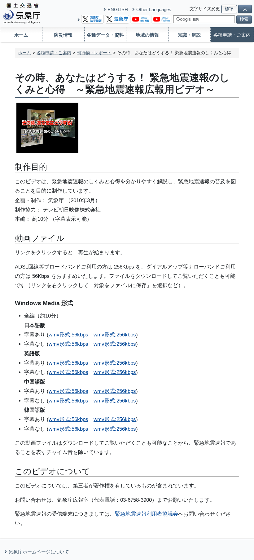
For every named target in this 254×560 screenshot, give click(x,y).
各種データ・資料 (105, 35)
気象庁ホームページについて (39, 551)
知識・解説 (189, 35)
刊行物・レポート (94, 52)
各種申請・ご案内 (232, 35)
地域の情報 (147, 35)
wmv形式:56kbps (68, 335)
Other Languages (153, 9)
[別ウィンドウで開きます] (92, 18)
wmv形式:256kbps (115, 335)
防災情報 (63, 35)
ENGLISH (117, 9)
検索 (244, 19)
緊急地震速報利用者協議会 (146, 514)
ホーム (21, 35)
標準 (229, 9)
